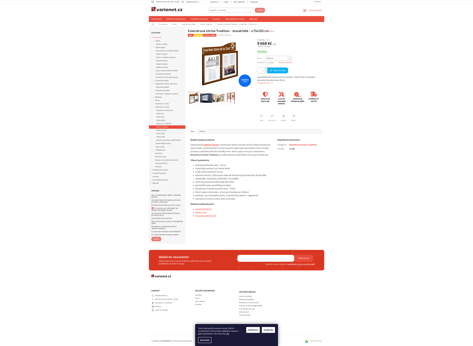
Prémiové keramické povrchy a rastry (166, 205)
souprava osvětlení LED (205, 215)
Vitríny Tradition (162, 127)
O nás (226, 2)
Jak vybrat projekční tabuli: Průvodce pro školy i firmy (165, 214)
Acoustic (156, 176)
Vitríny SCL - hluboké (163, 123)
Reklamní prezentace (160, 170)
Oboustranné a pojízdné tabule (167, 51)
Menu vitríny (160, 147)
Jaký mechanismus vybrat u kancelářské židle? (167, 222)
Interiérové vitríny (162, 104)
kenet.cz (158, 306)
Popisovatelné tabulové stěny (167, 70)
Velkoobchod (244, 312)
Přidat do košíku (279, 70)
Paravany (158, 166)
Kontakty (214, 2)
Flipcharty (158, 153)
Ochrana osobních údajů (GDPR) (250, 306)
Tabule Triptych (161, 54)
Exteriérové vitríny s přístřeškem (168, 140)
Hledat (260, 10)
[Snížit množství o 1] (266, 71)
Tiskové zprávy (245, 315)
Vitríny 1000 (160, 133)
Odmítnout (253, 330)
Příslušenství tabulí (163, 90)
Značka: (224, 35)
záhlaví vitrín (201, 212)
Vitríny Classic (161, 130)
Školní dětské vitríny (163, 143)
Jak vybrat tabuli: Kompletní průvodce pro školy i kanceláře (166, 201)
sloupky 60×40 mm (203, 209)
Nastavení (204, 340)
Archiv (156, 239)
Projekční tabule (162, 64)
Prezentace (157, 37)
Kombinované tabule (163, 74)
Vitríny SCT (160, 114)
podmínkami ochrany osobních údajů (301, 264)
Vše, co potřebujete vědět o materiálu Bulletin (166, 196)
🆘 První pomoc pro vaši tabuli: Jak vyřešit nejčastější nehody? (164, 209)
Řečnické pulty (160, 157)
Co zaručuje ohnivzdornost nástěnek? (166, 231)
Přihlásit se (304, 258)
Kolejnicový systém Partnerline (166, 160)
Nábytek (156, 183)
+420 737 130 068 (161, 310)
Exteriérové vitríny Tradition (303, 144)
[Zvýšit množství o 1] (266, 69)
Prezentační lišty (161, 163)
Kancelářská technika (160, 180)
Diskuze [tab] (202, 131)
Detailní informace (264, 83)
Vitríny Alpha (160, 120)
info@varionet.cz (161, 295)
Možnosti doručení (285, 62)
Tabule (157, 41)
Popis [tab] (192, 131)
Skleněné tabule (162, 61)
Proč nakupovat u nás (247, 309)
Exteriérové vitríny (162, 107)
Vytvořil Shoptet (316, 341)
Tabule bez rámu (162, 67)
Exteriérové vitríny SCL (164, 110)
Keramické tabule (162, 80)
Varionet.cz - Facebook (163, 303)
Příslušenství (160, 150)
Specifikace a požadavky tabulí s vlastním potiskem (163, 227)
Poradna (254, 2)
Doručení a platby (245, 296)
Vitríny (157, 100)
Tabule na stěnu (161, 44)
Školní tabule (160, 47)
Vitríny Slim (160, 117)
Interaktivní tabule (162, 87)
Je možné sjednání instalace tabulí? (165, 234)
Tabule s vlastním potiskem (166, 57)
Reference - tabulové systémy (167, 94)
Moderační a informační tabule (167, 77)
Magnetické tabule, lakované (166, 84)
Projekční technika (159, 173)
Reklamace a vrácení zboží (249, 303)
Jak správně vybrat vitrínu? (161, 218)
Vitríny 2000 (160, 137)
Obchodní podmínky (246, 299)
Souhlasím (268, 330)
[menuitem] (156, 19)
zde (227, 333)
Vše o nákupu (239, 2)
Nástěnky (158, 97)
